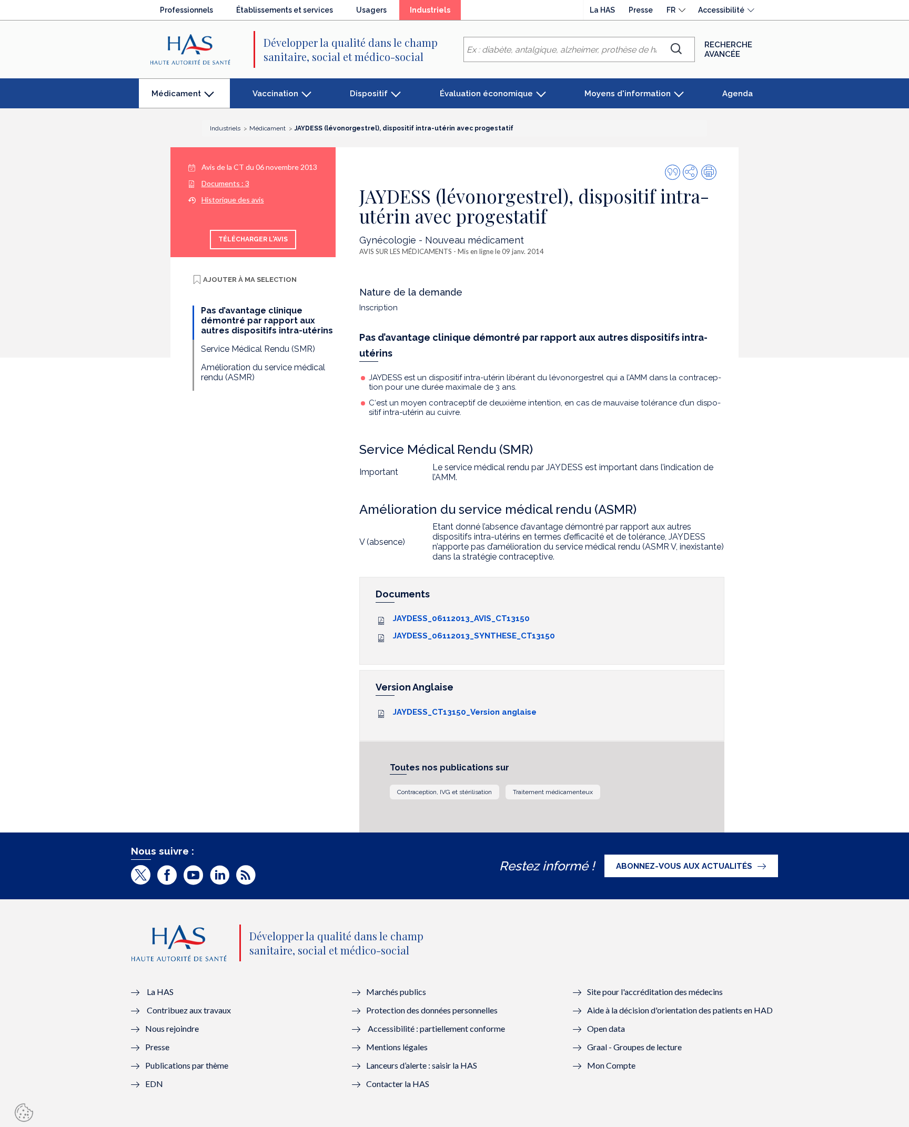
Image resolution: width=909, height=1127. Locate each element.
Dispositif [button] (369, 93)
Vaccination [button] (275, 93)
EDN (154, 1084)
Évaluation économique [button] (486, 93)
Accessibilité (721, 10)
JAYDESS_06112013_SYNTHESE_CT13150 (474, 636)
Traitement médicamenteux (553, 792)
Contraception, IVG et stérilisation (444, 792)
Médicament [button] (176, 98)
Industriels (435, 12)
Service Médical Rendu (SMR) (258, 349)
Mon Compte (611, 1065)
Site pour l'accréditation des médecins (655, 992)
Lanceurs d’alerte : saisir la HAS (421, 1065)
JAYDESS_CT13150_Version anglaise (465, 712)
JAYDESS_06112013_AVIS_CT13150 (461, 618)
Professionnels (186, 10)
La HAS (602, 10)
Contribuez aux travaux (189, 1010)
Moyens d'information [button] (627, 93)
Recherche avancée (728, 49)
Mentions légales (397, 1047)
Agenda (737, 93)
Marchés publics (397, 992)
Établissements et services (284, 10)
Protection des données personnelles (432, 1010)
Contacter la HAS (397, 1084)
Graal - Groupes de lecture (634, 1047)
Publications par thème (186, 1065)
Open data (606, 1028)
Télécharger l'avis (253, 239)
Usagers (371, 10)
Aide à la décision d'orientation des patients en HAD (680, 1010)
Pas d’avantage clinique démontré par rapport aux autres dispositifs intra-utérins (267, 321)
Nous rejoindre (172, 1028)
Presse (641, 10)
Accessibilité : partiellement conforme (436, 1028)
